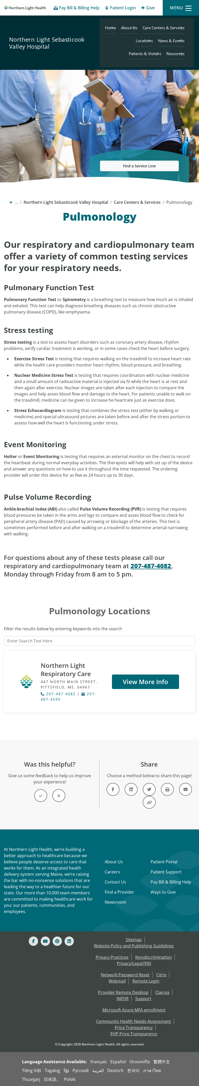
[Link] (112, 789)
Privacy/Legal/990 (134, 963)
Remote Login (145, 981)
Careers (112, 872)
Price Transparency (134, 1027)
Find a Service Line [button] (139, 165)
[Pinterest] (57, 941)
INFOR (123, 998)
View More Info (145, 681)
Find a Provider (119, 892)
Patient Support (166, 872)
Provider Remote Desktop (123, 992)
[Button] (40, 795)
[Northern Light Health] (25, 7)
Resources (175, 53)
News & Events (171, 40)
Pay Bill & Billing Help (171, 882)
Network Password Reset (125, 975)
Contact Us (115, 882)
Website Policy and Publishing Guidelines (134, 946)
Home (110, 27)
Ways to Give (163, 892)
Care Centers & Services (163, 27)
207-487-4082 (60, 693)
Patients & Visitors (145, 53)
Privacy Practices (112, 957)
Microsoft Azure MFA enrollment (134, 1010)
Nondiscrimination (153, 957)
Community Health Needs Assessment (133, 1021)
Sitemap (134, 939)
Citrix (161, 975)
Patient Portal (164, 862)
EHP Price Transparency (133, 1034)
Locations (144, 40)
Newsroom (115, 902)
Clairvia (162, 992)
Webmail (117, 981)
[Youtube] (45, 941)
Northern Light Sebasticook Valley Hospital (46, 42)
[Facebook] (33, 941)
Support (143, 998)
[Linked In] (69, 941)
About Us (129, 27)
